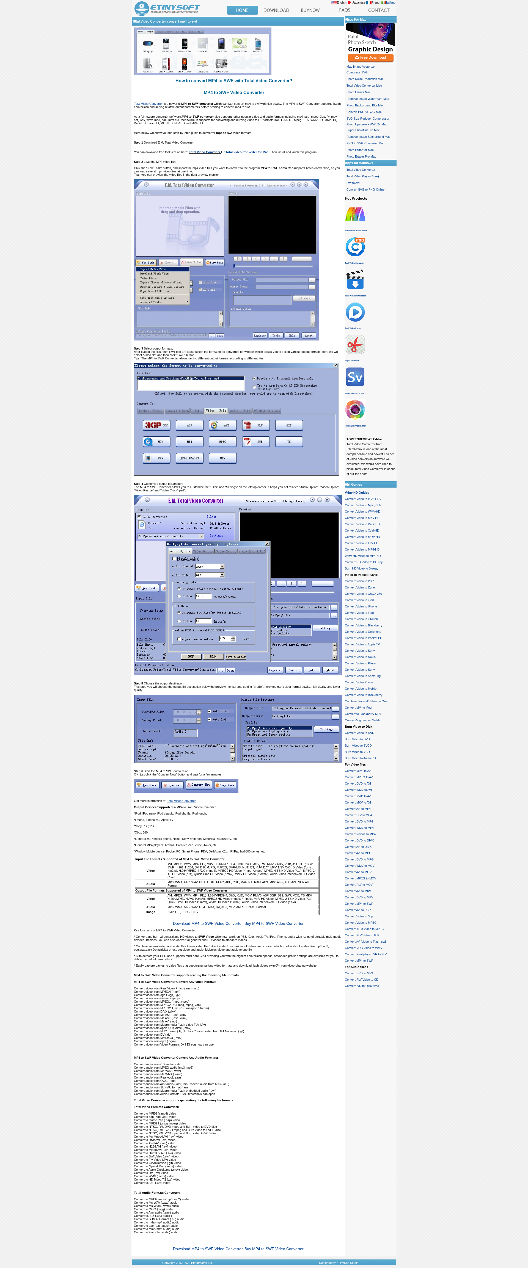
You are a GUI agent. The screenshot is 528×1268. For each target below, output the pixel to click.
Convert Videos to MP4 (360, 834)
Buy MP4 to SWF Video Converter (274, 923)
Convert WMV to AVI (358, 789)
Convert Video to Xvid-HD (362, 530)
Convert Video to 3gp (359, 916)
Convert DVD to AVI (358, 783)
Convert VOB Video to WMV (363, 948)
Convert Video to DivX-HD (362, 524)
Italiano (390, 2)
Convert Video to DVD (359, 733)
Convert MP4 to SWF (359, 903)
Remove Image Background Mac (368, 136)
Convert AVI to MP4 (358, 808)
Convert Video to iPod (359, 600)
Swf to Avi (352, 183)
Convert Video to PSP (359, 581)
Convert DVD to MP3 (359, 973)
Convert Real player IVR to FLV (366, 954)
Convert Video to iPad (359, 612)
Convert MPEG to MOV (360, 878)
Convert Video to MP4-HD (362, 549)
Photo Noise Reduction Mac (365, 79)
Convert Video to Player (360, 663)
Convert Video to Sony (360, 650)
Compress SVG (357, 72)
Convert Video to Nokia (360, 657)
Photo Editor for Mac (360, 150)
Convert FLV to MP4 (358, 815)
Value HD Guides (357, 492)
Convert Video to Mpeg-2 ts (363, 505)
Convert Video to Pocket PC (363, 638)
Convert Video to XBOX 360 (363, 593)
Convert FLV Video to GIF (362, 935)
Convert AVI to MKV (358, 891)
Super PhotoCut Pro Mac (363, 130)
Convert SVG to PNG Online (365, 189)
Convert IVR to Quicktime (362, 986)
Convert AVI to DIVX (358, 846)
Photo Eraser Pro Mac (361, 156)
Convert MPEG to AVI (359, 777)
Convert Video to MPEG (361, 922)
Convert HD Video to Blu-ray (364, 562)
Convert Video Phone (359, 682)
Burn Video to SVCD (358, 745)
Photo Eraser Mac (358, 92)
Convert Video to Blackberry (364, 625)
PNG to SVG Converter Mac (365, 143)
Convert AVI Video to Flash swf (365, 941)
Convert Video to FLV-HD (361, 543)
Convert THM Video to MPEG (364, 929)
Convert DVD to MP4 (359, 821)
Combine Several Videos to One (366, 701)
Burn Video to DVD (357, 739)
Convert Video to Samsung (363, 676)
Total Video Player (362, 176)
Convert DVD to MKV (359, 897)
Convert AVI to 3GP (358, 910)
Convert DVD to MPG (359, 859)
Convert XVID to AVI (358, 796)
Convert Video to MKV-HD (362, 517)
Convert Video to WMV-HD (362, 511)
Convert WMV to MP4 (359, 827)
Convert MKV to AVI (358, 802)
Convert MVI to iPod (358, 707)
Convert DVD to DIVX (359, 840)
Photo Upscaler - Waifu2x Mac (366, 124)
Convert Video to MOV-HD (362, 536)
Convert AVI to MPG (358, 853)
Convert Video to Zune (360, 587)
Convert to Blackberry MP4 (363, 714)
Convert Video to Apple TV (362, 644)
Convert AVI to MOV (358, 872)
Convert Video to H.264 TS (363, 498)
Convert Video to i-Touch (361, 619)
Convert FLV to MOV (359, 884)
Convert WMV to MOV (360, 865)
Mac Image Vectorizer (361, 66)
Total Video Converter (148, 103)
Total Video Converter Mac (364, 85)
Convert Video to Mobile (360, 688)
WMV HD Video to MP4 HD (363, 555)
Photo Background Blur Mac (365, 105)
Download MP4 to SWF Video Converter (208, 923)
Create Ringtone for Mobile (362, 720)
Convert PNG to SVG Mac (364, 112)
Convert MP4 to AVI (358, 770)
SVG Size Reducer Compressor (367, 118)
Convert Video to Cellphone (363, 631)
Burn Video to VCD (357, 751)
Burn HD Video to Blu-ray (361, 568)
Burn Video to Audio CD (360, 758)
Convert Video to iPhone (361, 606)
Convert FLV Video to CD (361, 979)
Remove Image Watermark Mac (367, 98)
